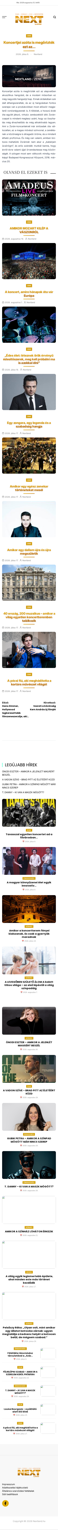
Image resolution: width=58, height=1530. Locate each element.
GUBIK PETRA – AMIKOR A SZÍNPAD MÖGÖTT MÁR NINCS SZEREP (29, 1140)
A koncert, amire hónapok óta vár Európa (29, 293)
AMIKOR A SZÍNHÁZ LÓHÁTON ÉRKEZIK (29, 1231)
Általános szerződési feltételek (18, 1491)
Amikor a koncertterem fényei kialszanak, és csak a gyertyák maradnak (29, 934)
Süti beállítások (10, 1494)
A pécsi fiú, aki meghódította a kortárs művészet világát (29, 682)
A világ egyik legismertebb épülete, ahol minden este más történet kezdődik (29, 1279)
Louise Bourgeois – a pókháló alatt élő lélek (20, 1410)
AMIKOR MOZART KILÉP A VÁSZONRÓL (29, 230)
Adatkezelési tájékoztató (15, 1487)
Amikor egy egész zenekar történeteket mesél (29, 488)
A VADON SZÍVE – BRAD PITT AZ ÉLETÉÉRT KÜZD (28, 779)
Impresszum (8, 1484)
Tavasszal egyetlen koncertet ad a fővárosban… (29, 836)
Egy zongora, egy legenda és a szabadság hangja (29, 424)
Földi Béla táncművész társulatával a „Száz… (20, 1354)
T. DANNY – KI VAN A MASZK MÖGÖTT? (23, 792)
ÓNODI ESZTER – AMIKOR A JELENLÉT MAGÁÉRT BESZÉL (29, 1043)
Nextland (38, 54)
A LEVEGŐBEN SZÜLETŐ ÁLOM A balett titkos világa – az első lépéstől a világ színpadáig (29, 985)
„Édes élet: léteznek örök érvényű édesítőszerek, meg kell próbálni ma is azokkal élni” (29, 359)
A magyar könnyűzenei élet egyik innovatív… (29, 884)
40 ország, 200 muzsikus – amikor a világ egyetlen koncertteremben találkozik (29, 617)
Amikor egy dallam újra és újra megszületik (29, 551)
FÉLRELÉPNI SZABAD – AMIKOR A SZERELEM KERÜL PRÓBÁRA (20, 1373)
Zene (29, 36)
